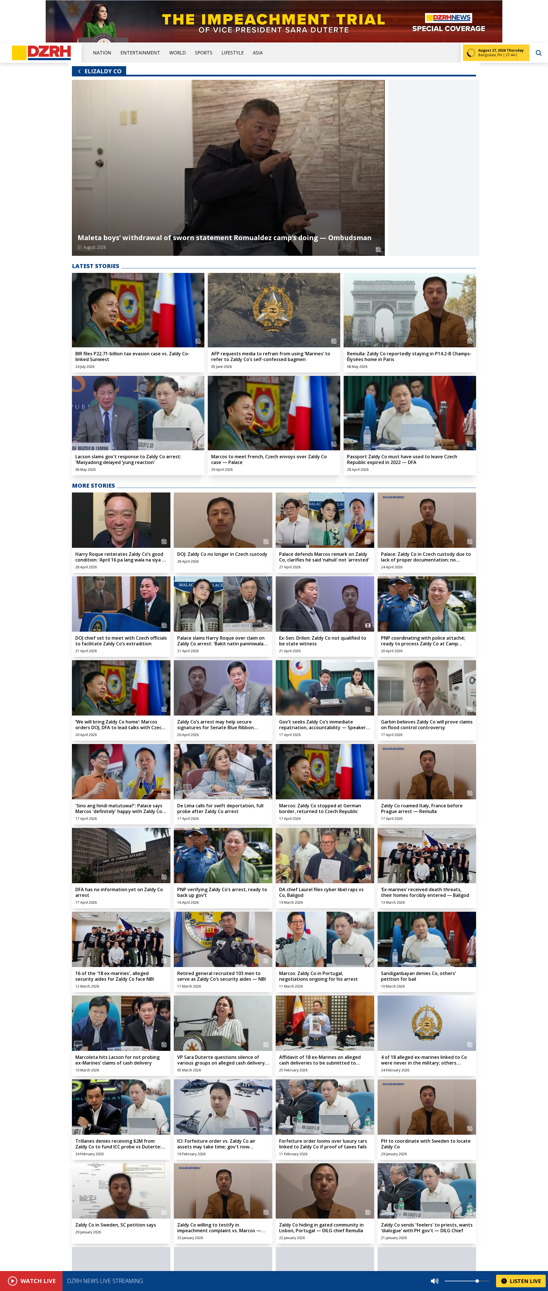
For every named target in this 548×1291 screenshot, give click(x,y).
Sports (203, 53)
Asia (258, 53)
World (177, 53)
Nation (102, 53)
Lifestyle (232, 53)
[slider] (477, 1281)
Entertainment (140, 53)
